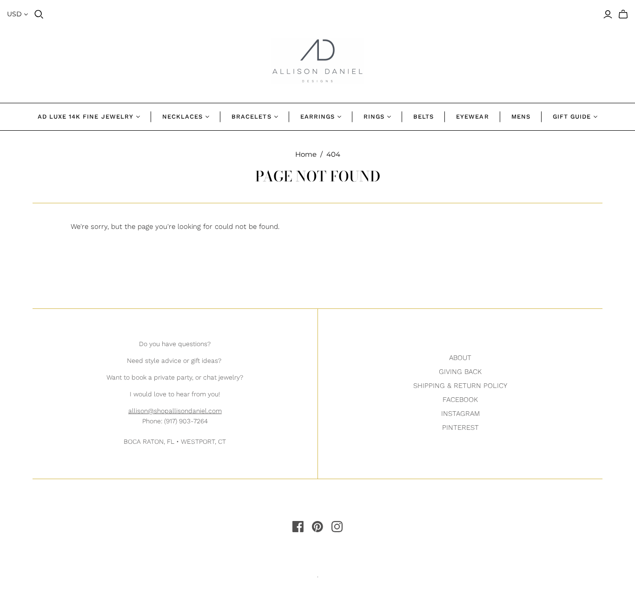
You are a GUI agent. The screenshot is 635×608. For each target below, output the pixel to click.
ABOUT (460, 358)
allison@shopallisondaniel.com (175, 410)
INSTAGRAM (460, 413)
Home (306, 154)
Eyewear (472, 116)
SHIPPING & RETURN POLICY (460, 385)
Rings (374, 116)
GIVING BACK (460, 371)
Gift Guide (572, 116)
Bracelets (251, 116)
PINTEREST (460, 427)
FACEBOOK (460, 399)
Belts (423, 116)
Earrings (317, 116)
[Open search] (39, 14)
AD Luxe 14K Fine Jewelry (85, 116)
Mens (520, 116)
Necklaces (182, 116)
